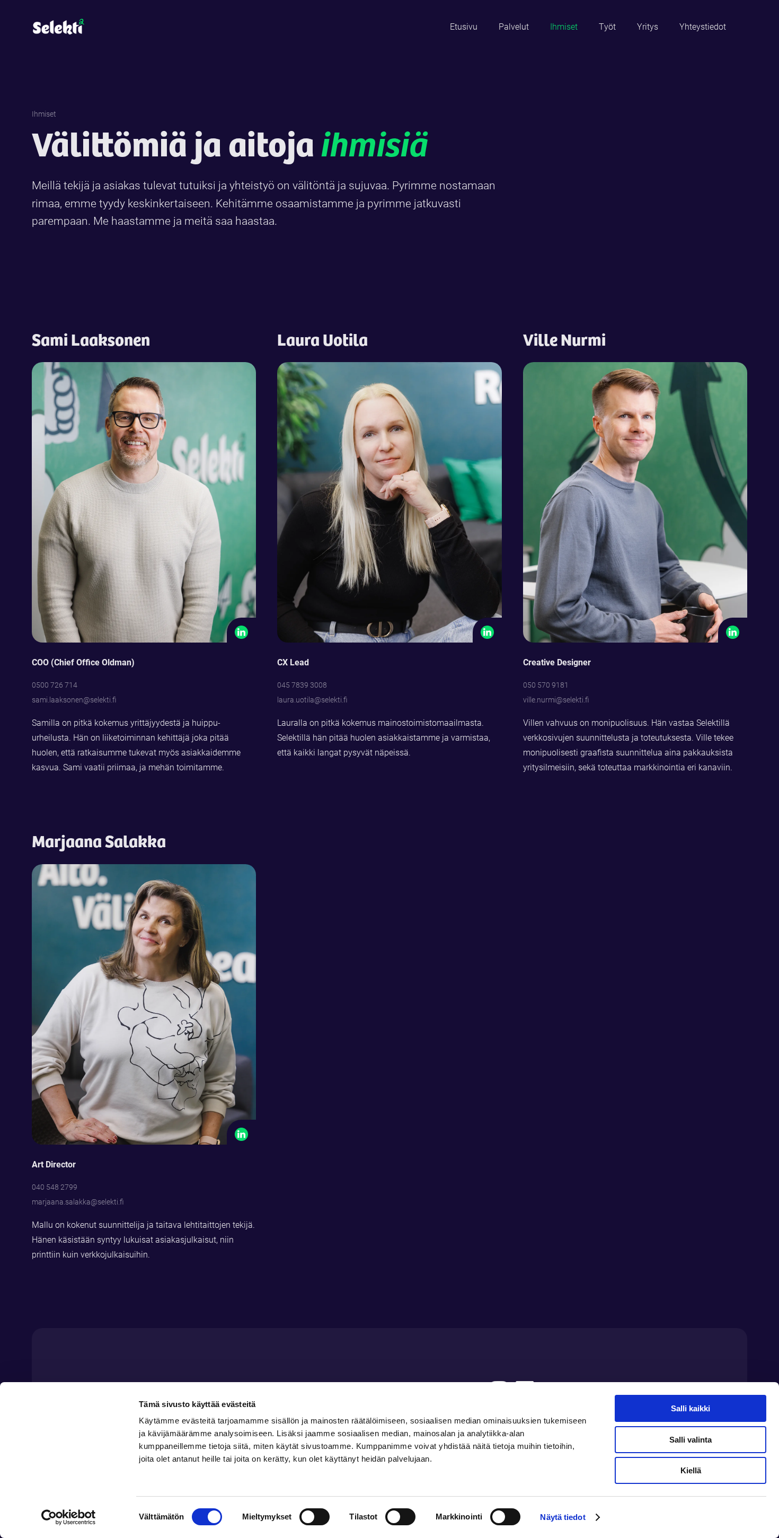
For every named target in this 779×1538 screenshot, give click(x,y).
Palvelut (514, 26)
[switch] (314, 1516)
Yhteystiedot (702, 26)
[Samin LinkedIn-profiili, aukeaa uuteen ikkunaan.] (241, 632)
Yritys (647, 26)
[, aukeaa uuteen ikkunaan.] (487, 632)
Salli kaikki (690, 1408)
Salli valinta (690, 1439)
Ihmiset (564, 26)
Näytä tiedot (562, 1517)
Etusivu (463, 26)
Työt (607, 26)
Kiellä (690, 1470)
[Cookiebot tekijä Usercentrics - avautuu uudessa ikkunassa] (68, 1517)
